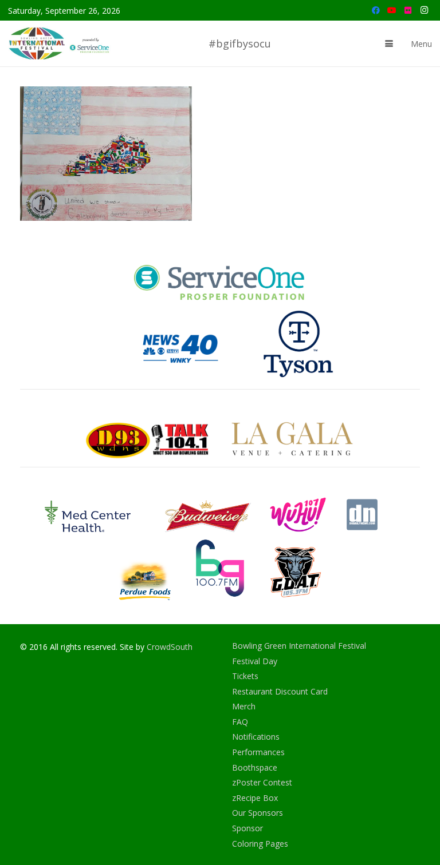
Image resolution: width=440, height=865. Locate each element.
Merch (244, 706)
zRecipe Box (255, 797)
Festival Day (254, 661)
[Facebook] (376, 10)
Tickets (245, 675)
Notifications (256, 736)
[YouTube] (392, 10)
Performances (258, 752)
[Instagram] (424, 10)
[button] (389, 43)
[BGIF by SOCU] (60, 43)
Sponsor (247, 828)
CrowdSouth (169, 646)
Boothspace (254, 767)
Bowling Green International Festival (299, 645)
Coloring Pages (260, 843)
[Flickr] (408, 10)
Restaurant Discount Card (280, 691)
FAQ (240, 721)
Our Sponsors (257, 812)
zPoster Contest (262, 782)
